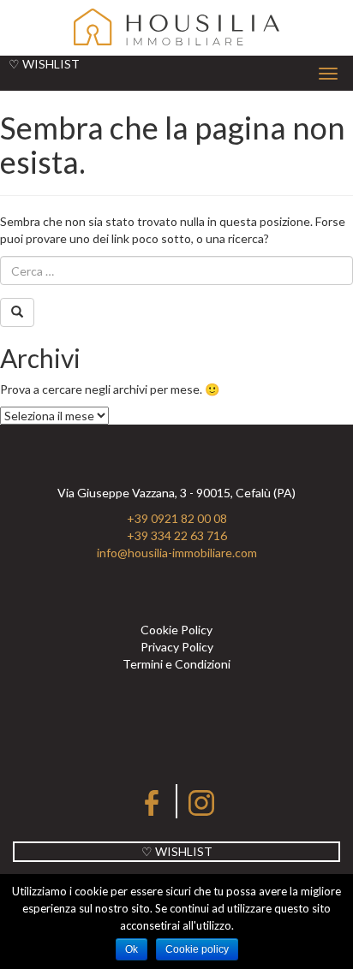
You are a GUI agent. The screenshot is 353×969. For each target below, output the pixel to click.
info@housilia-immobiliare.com (177, 552)
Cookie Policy (176, 629)
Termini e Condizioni (176, 664)
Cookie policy (197, 949)
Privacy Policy (177, 646)
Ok (131, 949)
